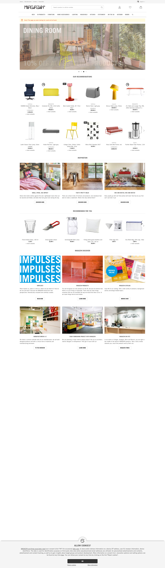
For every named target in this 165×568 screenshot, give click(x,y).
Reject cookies (71, 565)
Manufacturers (28, 1)
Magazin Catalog (124, 285)
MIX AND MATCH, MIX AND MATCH (124, 193)
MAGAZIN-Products (82, 285)
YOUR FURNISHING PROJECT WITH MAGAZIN (82, 336)
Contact (35, 1)
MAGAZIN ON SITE (124, 336)
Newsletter (41, 1)
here (62, 555)
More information (93, 565)
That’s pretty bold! (82, 193)
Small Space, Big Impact (40, 193)
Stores (21, 1)
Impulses (40, 285)
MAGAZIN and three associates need (33, 549)
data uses (76, 549)
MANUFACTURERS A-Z (40, 336)
